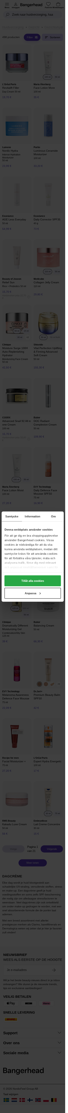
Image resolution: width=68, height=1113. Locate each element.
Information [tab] (32, 516)
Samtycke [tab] (11, 516)
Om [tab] (53, 516)
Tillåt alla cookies (32, 580)
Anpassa (30, 593)
